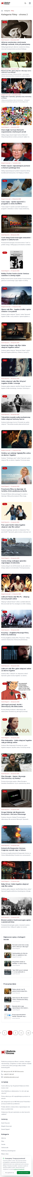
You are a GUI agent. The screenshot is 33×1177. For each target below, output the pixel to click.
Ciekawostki (4, 1147)
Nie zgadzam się (9, 1172)
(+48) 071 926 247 (9, 1074)
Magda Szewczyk (5, 94)
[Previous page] (0, 1033)
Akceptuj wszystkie (23, 1172)
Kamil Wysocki (5, 40)
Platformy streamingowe (8, 1150)
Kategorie (7, 10)
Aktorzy (3, 1138)
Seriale (3, 1144)
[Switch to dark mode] (25, 3)
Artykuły (4, 1082)
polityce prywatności (19, 1169)
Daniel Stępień (5, 127)
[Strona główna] (2, 10)
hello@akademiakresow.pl (11, 1077)
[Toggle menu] (30, 3)
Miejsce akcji (4, 1154)
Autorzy (4, 1119)
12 (28, 1033)
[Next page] (32, 1033)
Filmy (4, 22)
